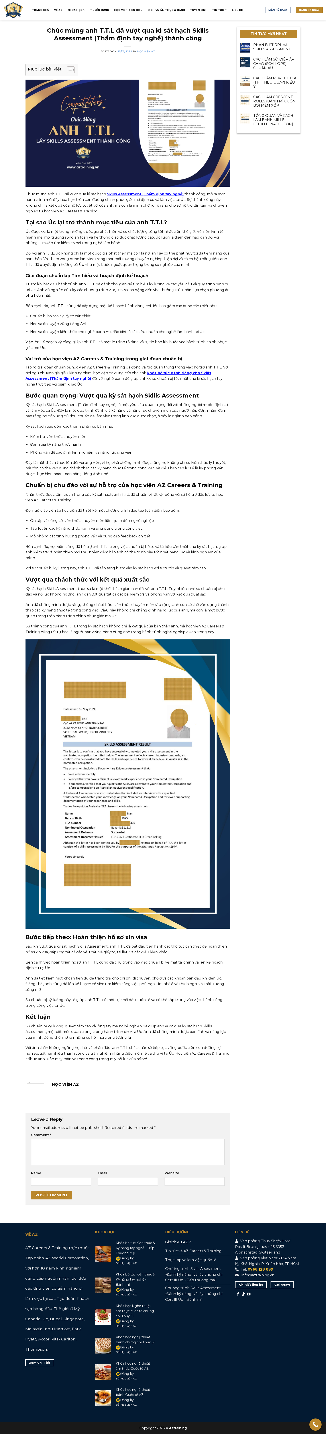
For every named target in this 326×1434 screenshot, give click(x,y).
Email (102, 1173)
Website (172, 1173)
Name (36, 1173)
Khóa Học (74, 10)
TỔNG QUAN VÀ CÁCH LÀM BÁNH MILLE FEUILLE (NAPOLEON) (273, 120)
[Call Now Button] (315, 1424)
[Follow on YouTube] (248, 1294)
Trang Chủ (40, 10)
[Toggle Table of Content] (69, 70)
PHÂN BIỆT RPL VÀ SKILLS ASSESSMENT (272, 47)
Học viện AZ (146, 51)
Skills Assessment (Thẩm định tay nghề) (145, 194)
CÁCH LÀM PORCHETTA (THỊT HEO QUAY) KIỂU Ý (274, 82)
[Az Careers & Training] (14, 10)
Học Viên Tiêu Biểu (128, 10)
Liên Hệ (237, 10)
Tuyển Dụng (99, 10)
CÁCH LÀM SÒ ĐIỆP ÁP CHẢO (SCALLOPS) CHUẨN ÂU (273, 63)
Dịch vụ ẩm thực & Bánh (166, 10)
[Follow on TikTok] (243, 1294)
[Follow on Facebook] (238, 1294)
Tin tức (218, 10)
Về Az (58, 10)
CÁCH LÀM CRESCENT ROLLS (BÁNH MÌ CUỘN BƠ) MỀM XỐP (274, 101)
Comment (41, 1135)
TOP (308, 1408)
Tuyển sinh (198, 10)
